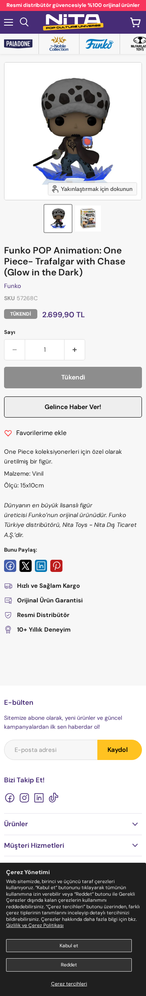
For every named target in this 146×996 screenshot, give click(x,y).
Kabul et (69, 945)
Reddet (69, 964)
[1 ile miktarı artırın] (74, 349)
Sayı (9, 332)
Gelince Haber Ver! (73, 407)
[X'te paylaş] (25, 566)
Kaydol (117, 749)
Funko (12, 286)
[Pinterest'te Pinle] (56, 566)
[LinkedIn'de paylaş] (41, 566)
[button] (58, 218)
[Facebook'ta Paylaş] (10, 566)
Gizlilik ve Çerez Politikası (35, 925)
